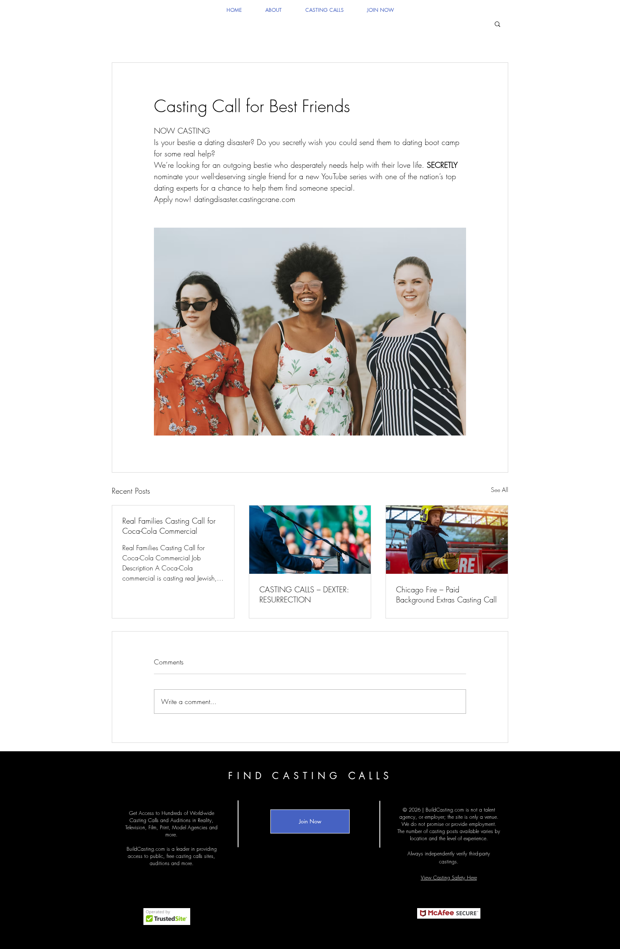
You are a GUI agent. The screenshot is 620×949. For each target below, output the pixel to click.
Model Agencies (190, 827)
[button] (497, 23)
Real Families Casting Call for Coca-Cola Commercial (169, 526)
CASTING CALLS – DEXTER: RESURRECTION (304, 594)
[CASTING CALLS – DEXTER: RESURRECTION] (310, 539)
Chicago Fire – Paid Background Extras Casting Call (446, 594)
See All (499, 490)
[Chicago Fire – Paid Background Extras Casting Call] (447, 539)
